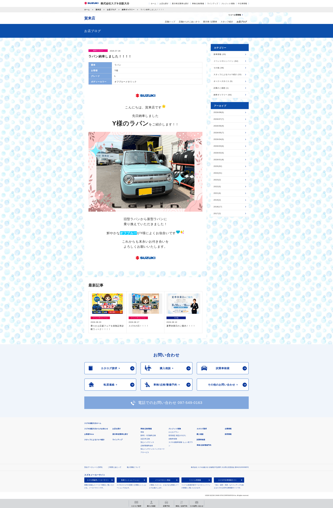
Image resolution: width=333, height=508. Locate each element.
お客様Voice (89, 434)
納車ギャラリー (128, 10)
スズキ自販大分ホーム (92, 423)
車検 (142, 432)
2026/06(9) (219, 126)
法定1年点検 (145, 439)
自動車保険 (173, 439)
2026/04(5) (219, 139)
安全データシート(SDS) (93, 467)
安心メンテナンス (147, 442)
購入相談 (200, 434)
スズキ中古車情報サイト (227, 480)
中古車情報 (242, 3)
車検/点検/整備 (198, 3)
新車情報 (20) (220, 54)
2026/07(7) (219, 119)
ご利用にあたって (114, 467)
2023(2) (217, 180)
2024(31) (218, 173)
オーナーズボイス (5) (223, 81)
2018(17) (218, 207)
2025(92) (218, 166)
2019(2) (217, 200)
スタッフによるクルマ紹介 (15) (228, 74)
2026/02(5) (219, 153)
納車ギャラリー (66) (223, 95)
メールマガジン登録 (162, 480)
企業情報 (228, 429)
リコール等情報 (195, 480)
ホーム (153, 3)
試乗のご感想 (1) (221, 88)
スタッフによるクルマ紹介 (94, 440)
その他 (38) (219, 68)
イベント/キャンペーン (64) (226, 61)
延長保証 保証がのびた (177, 435)
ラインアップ (212, 3)
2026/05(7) (219, 133)
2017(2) (217, 213)
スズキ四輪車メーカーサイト (98, 480)
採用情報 (228, 434)
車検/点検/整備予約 (204, 445)
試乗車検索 (201, 440)
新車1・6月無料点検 (148, 435)
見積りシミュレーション (130, 480)
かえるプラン (174, 432)
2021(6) (217, 193)
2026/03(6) (219, 146)
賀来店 (98, 10)
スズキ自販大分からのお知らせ (96, 429)
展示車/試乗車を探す (180, 3)
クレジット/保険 (228, 3)
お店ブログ (111, 10)
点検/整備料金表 (146, 446)
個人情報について (133, 467)
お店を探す (164, 3)
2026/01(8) (219, 160)
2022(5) (217, 186)
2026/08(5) (219, 112)
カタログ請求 (202, 429)
